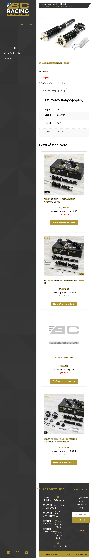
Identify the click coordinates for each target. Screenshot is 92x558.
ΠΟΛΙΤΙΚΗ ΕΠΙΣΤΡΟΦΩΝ (49, 506)
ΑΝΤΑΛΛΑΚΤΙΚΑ (12, 53)
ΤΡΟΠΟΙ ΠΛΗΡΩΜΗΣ (48, 522)
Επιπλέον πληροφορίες (53, 90)
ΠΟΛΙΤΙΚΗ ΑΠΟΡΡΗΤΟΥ (49, 514)
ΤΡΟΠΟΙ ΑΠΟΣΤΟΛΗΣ (49, 530)
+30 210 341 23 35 (58, 524)
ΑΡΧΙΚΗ (12, 47)
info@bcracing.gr (62, 546)
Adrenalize (83, 554)
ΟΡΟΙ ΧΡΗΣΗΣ (47, 498)
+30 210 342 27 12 (58, 514)
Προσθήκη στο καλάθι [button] (64, 304)
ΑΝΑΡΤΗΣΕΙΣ (12, 58)
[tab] (53, 90)
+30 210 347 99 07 (58, 535)
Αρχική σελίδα (47, 4)
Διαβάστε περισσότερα (64, 222)
